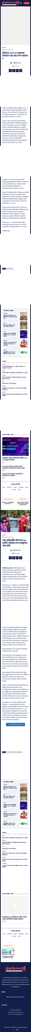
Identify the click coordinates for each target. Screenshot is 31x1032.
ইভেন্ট (4, 323)
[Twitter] (13, 70)
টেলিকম (5, 313)
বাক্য (4, 331)
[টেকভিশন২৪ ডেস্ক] (11, 63)
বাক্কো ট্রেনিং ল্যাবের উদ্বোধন (9, 383)
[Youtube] (17, 1029)
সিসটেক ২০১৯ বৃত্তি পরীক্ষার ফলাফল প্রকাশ (8, 503)
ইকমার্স (5, 350)
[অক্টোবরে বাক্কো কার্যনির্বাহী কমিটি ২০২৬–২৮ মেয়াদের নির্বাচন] (23, 334)
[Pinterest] (17, 70)
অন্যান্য (5, 340)
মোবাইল (4, 392)
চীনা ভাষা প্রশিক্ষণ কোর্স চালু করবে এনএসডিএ (9, 325)
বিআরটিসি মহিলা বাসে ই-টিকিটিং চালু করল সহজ (9, 352)
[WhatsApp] (20, 70)
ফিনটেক (4, 375)
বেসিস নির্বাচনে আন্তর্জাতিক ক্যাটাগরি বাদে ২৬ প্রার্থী (14, 373)
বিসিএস (4, 47)
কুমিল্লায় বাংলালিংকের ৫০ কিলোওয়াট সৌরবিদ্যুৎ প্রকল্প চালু (10, 317)
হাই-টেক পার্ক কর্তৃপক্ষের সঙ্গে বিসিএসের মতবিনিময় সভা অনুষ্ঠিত (12, 475)
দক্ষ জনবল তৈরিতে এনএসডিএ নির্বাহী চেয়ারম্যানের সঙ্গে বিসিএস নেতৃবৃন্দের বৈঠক (13, 467)
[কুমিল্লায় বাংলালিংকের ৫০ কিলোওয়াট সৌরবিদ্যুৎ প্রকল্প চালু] (23, 316)
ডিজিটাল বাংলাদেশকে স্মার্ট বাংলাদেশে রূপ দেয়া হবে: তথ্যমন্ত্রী (10, 344)
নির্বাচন (8, 268)
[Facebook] (10, 70)
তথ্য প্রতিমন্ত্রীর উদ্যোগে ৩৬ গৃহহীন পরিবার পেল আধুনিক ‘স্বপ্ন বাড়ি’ (13, 367)
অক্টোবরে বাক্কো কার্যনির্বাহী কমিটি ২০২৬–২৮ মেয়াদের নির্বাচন (9, 335)
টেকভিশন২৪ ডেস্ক (17, 63)
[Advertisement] (15, 91)
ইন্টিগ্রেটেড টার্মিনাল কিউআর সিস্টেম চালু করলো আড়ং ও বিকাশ (14, 378)
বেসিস (3, 370)
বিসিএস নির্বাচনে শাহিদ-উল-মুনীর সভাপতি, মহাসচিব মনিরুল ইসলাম (23, 503)
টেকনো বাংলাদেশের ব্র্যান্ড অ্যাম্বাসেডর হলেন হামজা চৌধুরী (14, 395)
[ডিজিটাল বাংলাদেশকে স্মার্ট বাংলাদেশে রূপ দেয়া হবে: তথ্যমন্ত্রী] (23, 343)
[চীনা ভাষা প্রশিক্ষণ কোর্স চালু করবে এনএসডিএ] (23, 325)
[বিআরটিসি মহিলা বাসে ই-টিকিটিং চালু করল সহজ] (23, 352)
